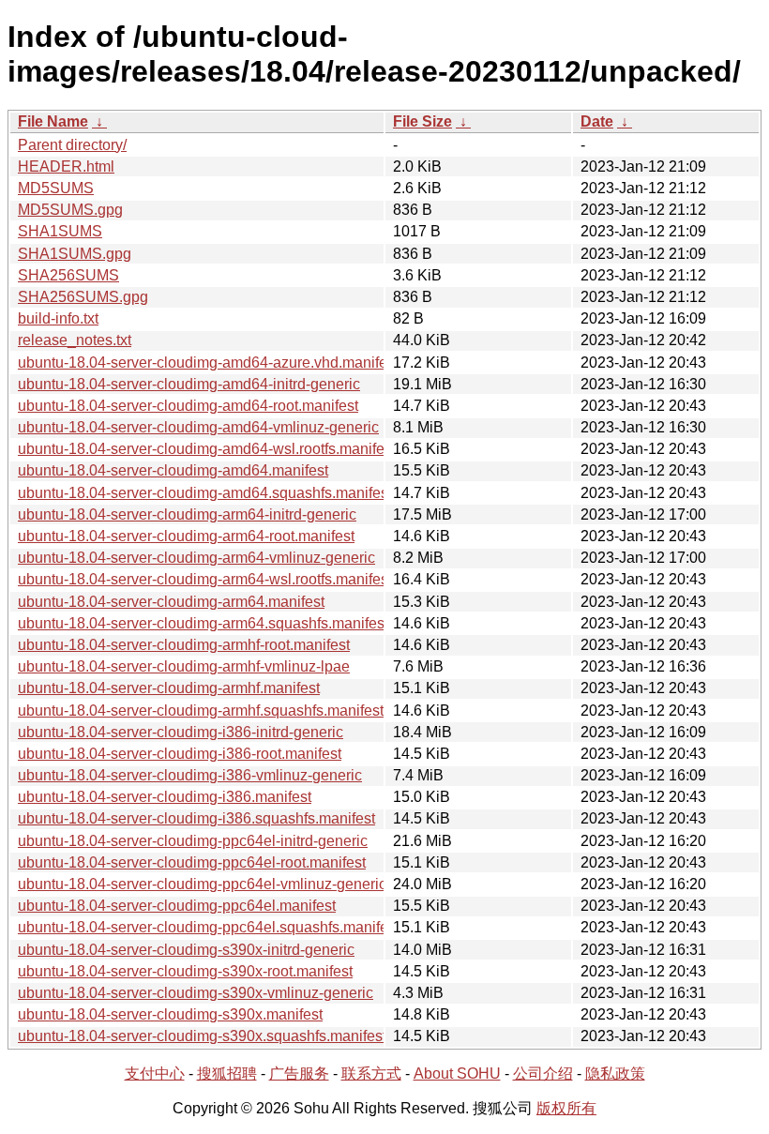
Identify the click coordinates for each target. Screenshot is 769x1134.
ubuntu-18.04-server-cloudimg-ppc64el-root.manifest (192, 862)
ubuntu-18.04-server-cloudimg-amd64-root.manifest (188, 406)
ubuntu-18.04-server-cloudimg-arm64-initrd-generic (187, 514)
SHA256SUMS (68, 275)
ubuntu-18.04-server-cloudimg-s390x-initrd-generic (186, 950)
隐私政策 (615, 1073)
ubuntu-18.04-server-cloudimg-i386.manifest (164, 797)
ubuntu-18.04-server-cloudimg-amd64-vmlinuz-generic (198, 427)
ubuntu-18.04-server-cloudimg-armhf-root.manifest (184, 645)
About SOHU (457, 1073)
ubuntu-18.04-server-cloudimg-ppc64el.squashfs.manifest (209, 927)
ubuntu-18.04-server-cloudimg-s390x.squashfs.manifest (202, 1036)
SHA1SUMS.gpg (74, 254)
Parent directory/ (72, 145)
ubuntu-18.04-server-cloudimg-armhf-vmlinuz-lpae (184, 666)
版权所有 (566, 1108)
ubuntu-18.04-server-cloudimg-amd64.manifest (173, 470)
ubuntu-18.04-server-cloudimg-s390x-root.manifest (185, 971)
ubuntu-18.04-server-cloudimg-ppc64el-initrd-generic (193, 841)
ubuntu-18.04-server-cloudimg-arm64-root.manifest (186, 536)
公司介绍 (543, 1073)
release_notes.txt (74, 340)
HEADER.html (66, 166)
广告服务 (299, 1073)
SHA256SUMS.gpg (83, 297)
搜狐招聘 (227, 1073)
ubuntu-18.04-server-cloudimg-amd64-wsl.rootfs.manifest (207, 449)
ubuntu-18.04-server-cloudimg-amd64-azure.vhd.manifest (208, 362)
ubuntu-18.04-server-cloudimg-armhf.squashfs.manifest (201, 710)
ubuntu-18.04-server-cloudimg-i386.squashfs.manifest (196, 818)
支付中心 (155, 1073)
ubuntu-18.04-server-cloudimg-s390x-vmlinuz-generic (195, 993)
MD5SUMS (56, 188)
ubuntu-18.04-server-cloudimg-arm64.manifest (171, 602)
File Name (53, 121)
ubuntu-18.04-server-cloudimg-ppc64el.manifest (177, 906)
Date (597, 121)
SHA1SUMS (60, 231)
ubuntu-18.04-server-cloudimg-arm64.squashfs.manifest (203, 623)
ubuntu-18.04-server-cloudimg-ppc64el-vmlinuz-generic (202, 884)
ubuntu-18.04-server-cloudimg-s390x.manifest (170, 1014)
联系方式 (371, 1073)
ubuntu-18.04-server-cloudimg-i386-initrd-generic (180, 732)
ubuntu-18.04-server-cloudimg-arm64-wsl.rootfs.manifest (205, 579)
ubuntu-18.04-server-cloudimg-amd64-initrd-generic (189, 384)
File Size (422, 121)
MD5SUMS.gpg (70, 210)
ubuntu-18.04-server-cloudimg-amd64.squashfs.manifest (205, 493)
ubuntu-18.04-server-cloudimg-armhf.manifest (169, 688)
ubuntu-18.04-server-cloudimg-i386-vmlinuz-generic (190, 775)
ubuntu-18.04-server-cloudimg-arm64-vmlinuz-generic (196, 558)
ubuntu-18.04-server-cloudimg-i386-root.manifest (179, 754)
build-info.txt (58, 318)
